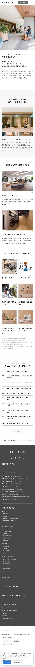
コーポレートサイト (7, 644)
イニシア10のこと (12, 440)
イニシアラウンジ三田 (10, 586)
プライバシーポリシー (7, 630)
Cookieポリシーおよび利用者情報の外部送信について (15, 634)
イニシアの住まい (8, 508)
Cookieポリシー (11, 657)
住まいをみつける (23, 2)
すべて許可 (7, 662)
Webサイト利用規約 (7, 637)
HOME (4, 440)
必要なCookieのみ (17, 662)
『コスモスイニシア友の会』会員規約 (11, 641)
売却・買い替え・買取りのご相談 (14, 595)
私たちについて (7, 578)
